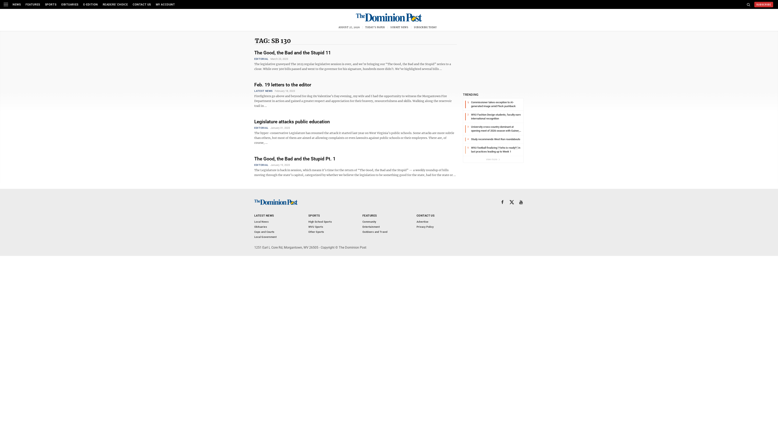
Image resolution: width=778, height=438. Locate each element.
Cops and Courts (264, 231)
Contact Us (142, 4)
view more (492, 159)
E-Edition (90, 4)
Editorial (261, 58)
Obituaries (69, 4)
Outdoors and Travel (374, 231)
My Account (165, 4)
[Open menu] (6, 4)
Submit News (399, 27)
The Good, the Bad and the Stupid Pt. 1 (295, 159)
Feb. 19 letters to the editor (282, 85)
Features (33, 4)
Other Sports (316, 231)
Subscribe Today (425, 27)
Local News (261, 221)
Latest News (263, 90)
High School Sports (320, 221)
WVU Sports (315, 226)
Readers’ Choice (115, 4)
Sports (50, 4)
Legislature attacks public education (292, 122)
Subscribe (763, 4)
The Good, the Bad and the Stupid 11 (292, 53)
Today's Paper (375, 27)
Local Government (265, 236)
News (17, 4)
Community (369, 221)
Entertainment (371, 226)
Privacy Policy (425, 226)
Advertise (423, 221)
